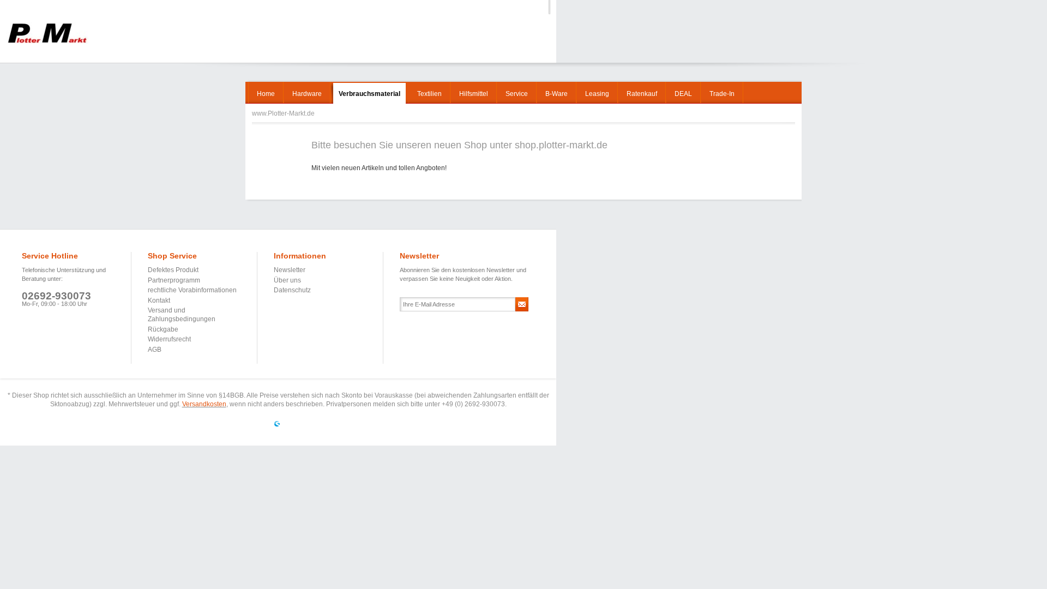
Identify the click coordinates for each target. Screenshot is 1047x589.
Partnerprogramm (174, 280)
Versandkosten (204, 404)
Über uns (287, 280)
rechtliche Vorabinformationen (192, 290)
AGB (154, 349)
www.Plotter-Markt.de (47, 33)
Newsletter (289, 270)
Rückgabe (163, 329)
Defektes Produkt (173, 270)
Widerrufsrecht (169, 339)
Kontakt (159, 300)
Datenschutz (292, 290)
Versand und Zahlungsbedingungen (181, 314)
